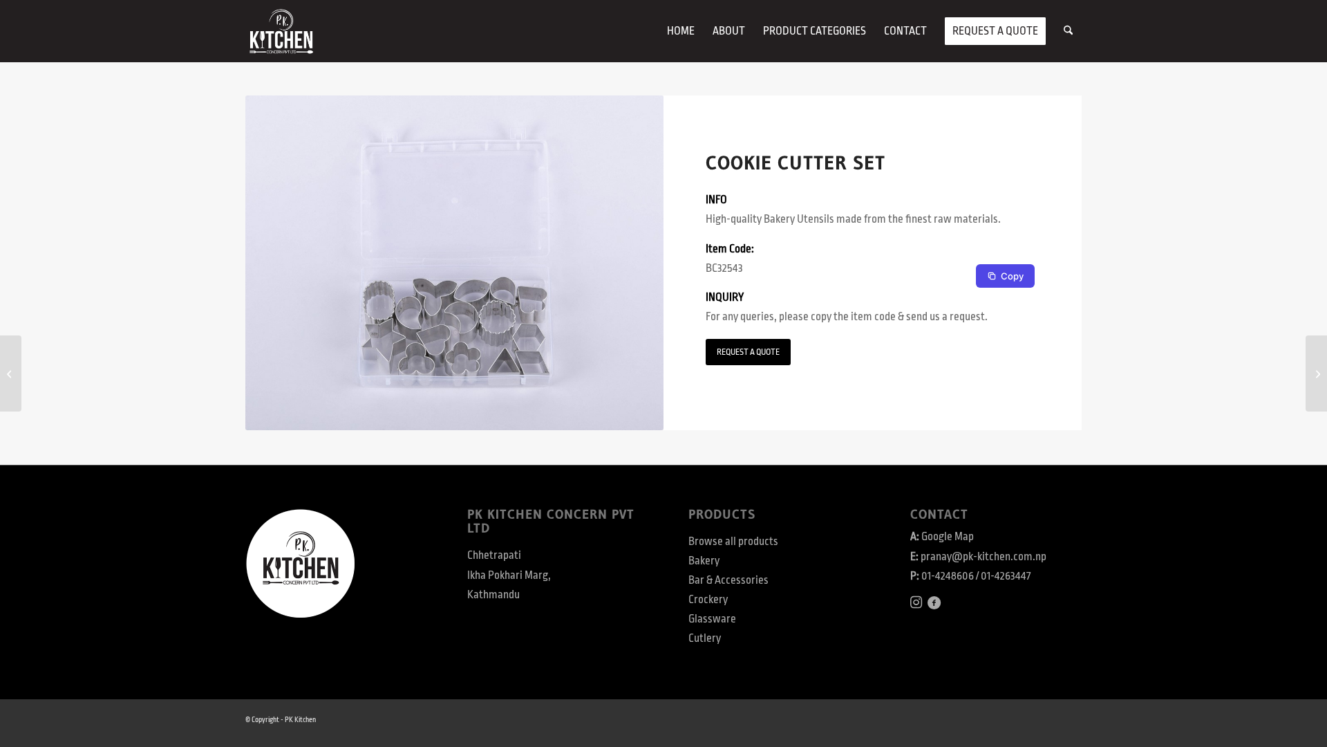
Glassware (712, 619)
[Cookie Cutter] (10, 373)
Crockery (708, 599)
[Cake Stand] (1316, 373)
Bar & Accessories (728, 580)
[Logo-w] (281, 31)
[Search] (1068, 31)
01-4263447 (1005, 576)
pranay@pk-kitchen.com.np (983, 557)
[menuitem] (681, 31)
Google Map (947, 537)
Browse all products (733, 541)
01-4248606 (947, 576)
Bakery (703, 561)
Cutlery (704, 638)
